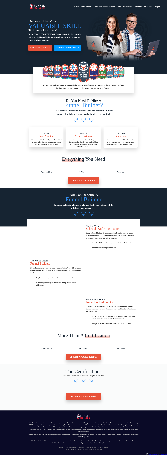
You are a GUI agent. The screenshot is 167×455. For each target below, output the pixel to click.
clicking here (84, 437)
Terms (67, 449)
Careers (85, 449)
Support (73, 449)
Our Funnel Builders (143, 7)
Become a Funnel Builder (105, 7)
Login (157, 7)
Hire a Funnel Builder (82, 7)
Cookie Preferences (95, 449)
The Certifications (125, 7)
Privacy (79, 449)
